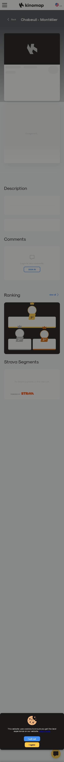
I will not (32, 739)
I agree (32, 744)
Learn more (44, 731)
